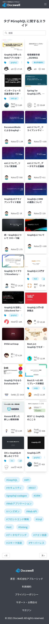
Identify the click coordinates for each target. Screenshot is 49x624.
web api (14, 98)
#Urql (39, 519)
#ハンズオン (12, 511)
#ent (8, 527)
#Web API (31, 511)
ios (12, 460)
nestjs (36, 388)
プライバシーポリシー (26, 594)
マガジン (26, 610)
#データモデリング (16, 535)
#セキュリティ (14, 487)
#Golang (23, 527)
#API (26, 479)
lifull (35, 279)
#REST (32, 487)
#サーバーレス (36, 542)
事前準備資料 (38, 62)
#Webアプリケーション (18, 503)
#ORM (37, 495)
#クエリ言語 (40, 535)
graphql (14, 62)
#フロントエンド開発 (17, 519)
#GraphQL (11, 479)
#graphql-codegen (16, 495)
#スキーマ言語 (14, 542)
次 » (43, 555)
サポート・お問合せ (26, 602)
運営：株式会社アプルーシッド (26, 578)
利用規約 (26, 586)
